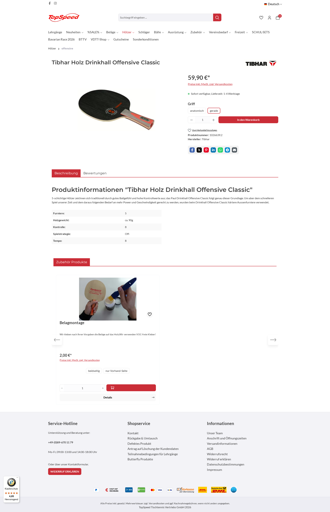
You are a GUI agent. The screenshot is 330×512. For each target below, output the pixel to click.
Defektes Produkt (139, 443)
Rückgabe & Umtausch (143, 438)
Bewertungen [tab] (95, 173)
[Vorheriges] (57, 340)
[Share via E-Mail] (234, 150)
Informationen (220, 423)
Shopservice (139, 423)
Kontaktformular (78, 464)
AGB (210, 449)
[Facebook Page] (49, 3)
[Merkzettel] (261, 17)
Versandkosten (156, 503)
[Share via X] (199, 150)
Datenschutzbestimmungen (225, 464)
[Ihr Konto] (269, 17)
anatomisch (197, 110)
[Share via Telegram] (227, 150)
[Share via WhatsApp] (220, 150)
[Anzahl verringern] (191, 119)
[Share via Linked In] (213, 150)
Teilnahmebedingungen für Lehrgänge (153, 454)
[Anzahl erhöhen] (213, 119)
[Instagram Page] (55, 3)
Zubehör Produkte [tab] (71, 262)
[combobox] (165, 17)
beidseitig (94, 370)
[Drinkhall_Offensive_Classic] (116, 110)
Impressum (214, 470)
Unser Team (215, 433)
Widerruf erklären (219, 459)
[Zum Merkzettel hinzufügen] (149, 314)
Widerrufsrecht (217, 454)
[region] (116, 110)
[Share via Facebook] (192, 150)
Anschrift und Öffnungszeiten (226, 438)
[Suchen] (217, 17)
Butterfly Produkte (140, 459)
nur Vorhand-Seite (116, 370)
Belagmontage (72, 323)
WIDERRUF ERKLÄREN (64, 471)
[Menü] (17, 478)
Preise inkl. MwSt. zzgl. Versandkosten (210, 84)
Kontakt (133, 433)
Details (107, 397)
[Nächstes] (273, 340)
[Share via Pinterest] (206, 150)
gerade (214, 110)
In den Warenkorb (248, 119)
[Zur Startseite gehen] (65, 17)
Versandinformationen (222, 443)
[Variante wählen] (131, 387)
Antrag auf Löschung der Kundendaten (153, 449)
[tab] (66, 173)
